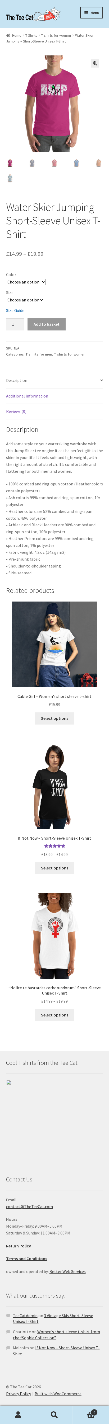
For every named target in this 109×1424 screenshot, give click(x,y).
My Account (18, 1415)
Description (16, 380)
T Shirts (31, 35)
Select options (54, 718)
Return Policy (18, 1245)
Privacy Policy (18, 1393)
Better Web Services (67, 1271)
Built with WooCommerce (58, 1393)
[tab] (54, 381)
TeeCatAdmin (25, 1315)
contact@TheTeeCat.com (29, 1206)
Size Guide (15, 310)
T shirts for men (38, 354)
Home (16, 35)
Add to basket (47, 324)
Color (11, 274)
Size (9, 292)
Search (54, 1415)
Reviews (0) (16, 411)
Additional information (27, 396)
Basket (84, 1410)
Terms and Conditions (26, 1258)
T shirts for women (56, 35)
